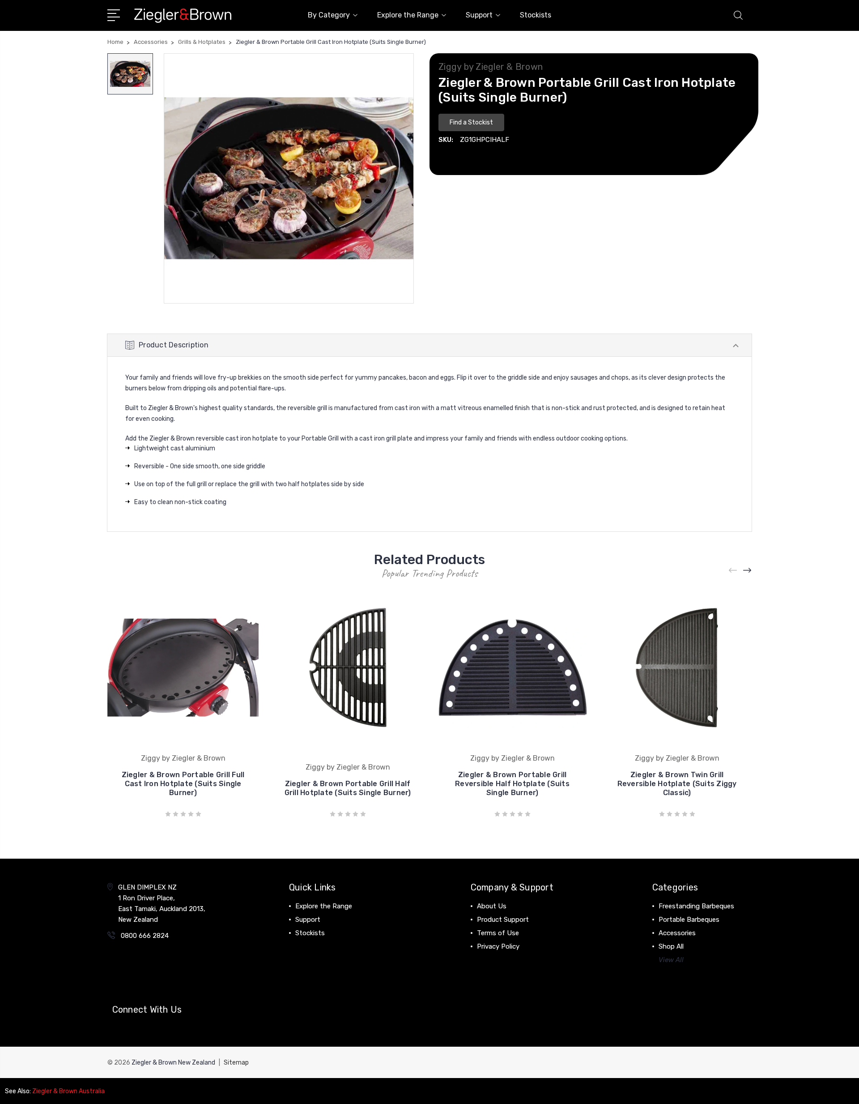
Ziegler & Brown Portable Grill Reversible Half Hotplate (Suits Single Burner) (512, 783)
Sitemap (236, 1062)
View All (671, 960)
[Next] (747, 570)
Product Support (503, 920)
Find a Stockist (471, 122)
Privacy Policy (498, 946)
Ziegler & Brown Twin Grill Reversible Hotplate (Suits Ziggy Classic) (677, 783)
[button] (471, 121)
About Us (491, 906)
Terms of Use (498, 933)
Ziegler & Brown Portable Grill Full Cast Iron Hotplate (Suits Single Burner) (183, 783)
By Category (329, 15)
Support (479, 15)
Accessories (677, 933)
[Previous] (733, 570)
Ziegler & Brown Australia (68, 1091)
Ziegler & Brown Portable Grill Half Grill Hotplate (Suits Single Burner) (348, 788)
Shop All (671, 946)
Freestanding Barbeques (696, 906)
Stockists (535, 15)
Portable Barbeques (689, 920)
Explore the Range (407, 15)
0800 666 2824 (145, 936)
